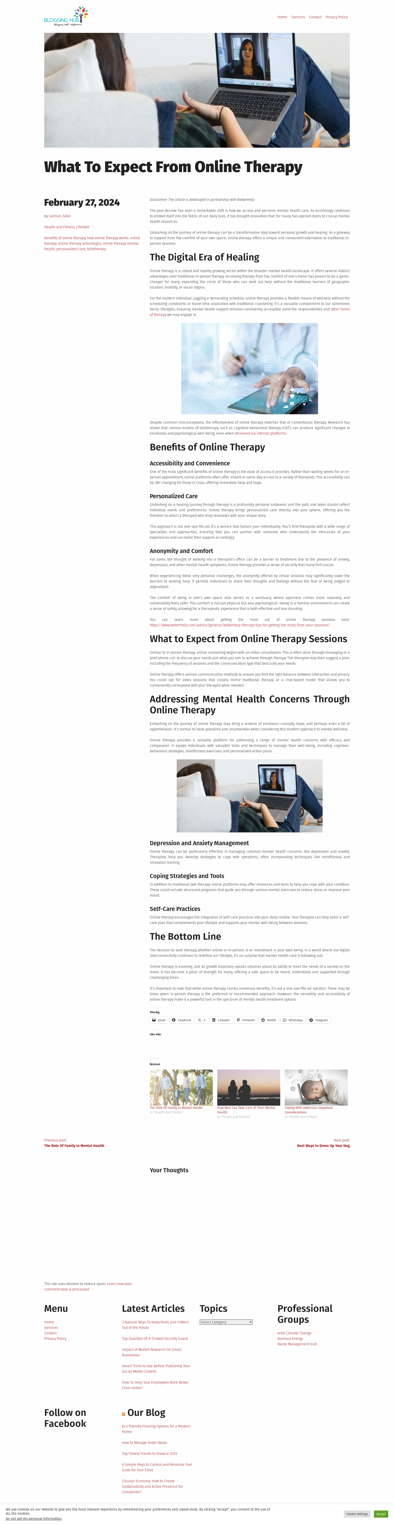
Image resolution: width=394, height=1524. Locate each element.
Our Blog (146, 1412)
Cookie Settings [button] (357, 1514)
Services (298, 17)
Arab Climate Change (294, 1333)
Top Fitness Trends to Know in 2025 (149, 1453)
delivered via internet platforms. (261, 433)
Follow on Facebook (65, 1418)
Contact (315, 17)
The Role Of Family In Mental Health (176, 1108)
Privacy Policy (337, 17)
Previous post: (74, 1143)
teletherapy (96, 249)
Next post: (323, 1143)
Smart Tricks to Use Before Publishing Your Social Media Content (156, 1369)
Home (282, 17)
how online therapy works (107, 238)
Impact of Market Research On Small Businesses (151, 1352)
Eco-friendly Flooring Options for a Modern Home (156, 1429)
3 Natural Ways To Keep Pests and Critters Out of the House (155, 1325)
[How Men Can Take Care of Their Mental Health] (248, 1088)
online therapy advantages (79, 243)
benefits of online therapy (65, 238)
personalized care (71, 249)
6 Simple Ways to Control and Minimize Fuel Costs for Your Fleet (157, 1467)
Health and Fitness (59, 227)
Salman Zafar (60, 216)
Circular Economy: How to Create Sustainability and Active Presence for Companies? (152, 1486)
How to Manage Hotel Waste (144, 1442)
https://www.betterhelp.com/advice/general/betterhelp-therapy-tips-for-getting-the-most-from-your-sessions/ (240, 625)
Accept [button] (381, 1514)
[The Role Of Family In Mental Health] (181, 1088)
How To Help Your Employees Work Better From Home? (155, 1385)
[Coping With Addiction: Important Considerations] (316, 1088)
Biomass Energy (290, 1338)
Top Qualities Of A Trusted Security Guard (155, 1338)
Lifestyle (82, 227)
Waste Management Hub (297, 1344)
